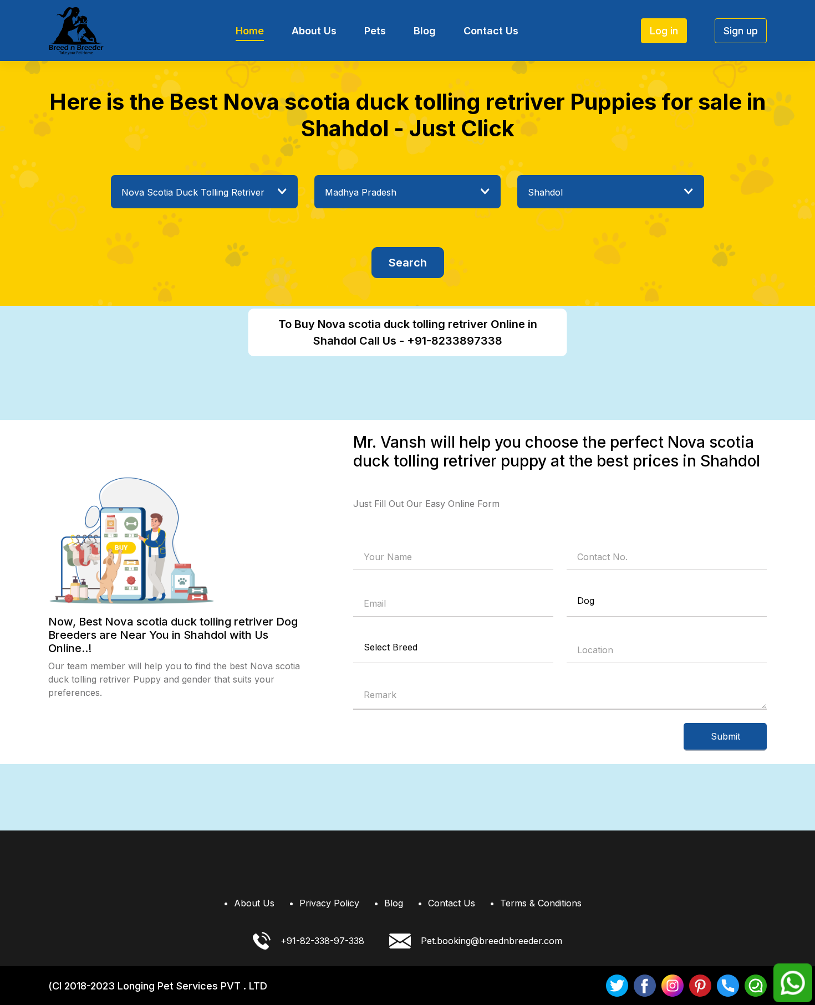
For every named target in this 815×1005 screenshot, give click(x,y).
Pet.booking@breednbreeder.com (491, 940)
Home (250, 31)
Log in (664, 31)
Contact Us (490, 31)
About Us (314, 31)
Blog (425, 31)
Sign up (741, 31)
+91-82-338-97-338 (322, 940)
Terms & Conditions (541, 903)
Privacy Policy (329, 903)
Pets (375, 31)
